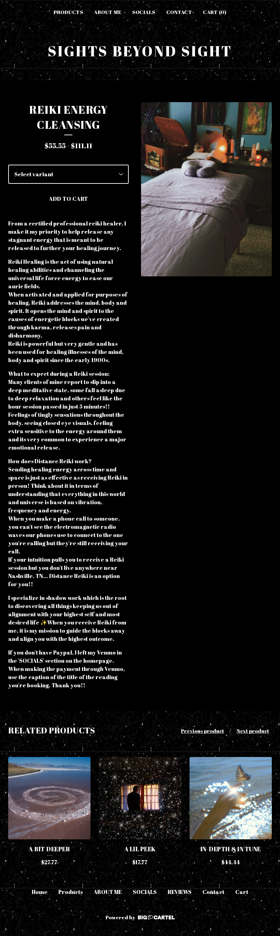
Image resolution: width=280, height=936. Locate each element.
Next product (253, 730)
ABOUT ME (107, 12)
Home (39, 892)
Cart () (214, 12)
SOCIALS (143, 12)
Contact (179, 12)
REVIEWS (180, 892)
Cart (241, 892)
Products (68, 12)
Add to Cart (68, 199)
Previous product (202, 730)
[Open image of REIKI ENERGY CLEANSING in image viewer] (206, 189)
